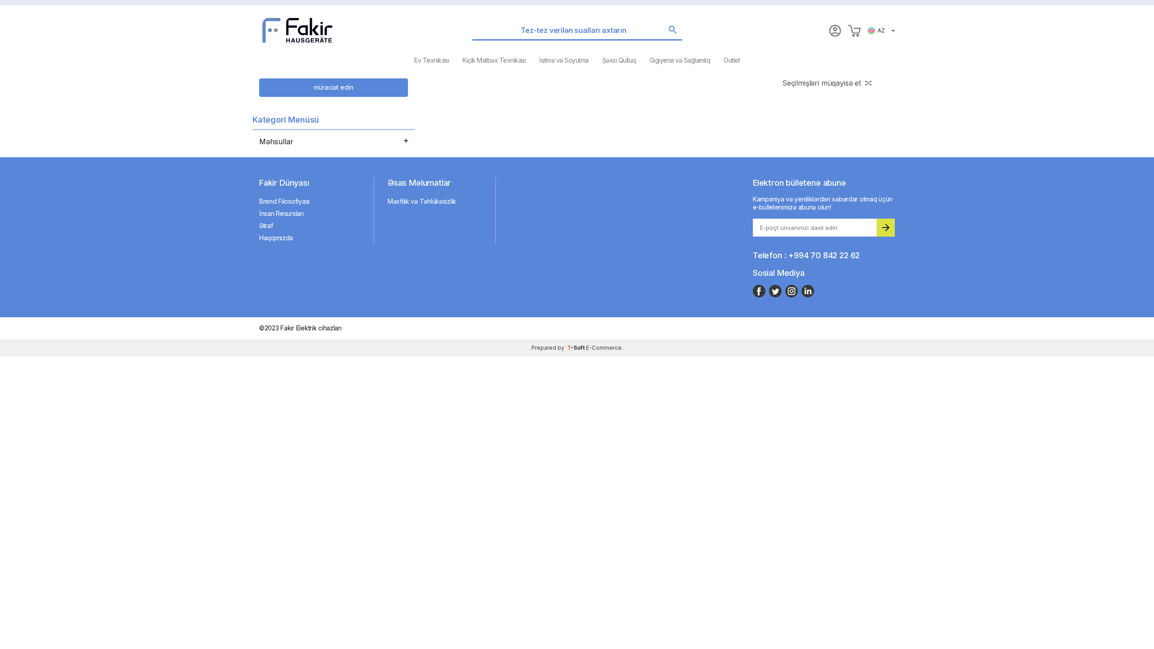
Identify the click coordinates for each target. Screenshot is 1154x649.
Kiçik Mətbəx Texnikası (494, 60)
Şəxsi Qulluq (619, 60)
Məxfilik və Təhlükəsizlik (422, 201)
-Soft (576, 347)
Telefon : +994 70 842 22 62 (806, 255)
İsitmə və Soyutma (564, 60)
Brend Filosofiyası (284, 201)
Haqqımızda (276, 238)
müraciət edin (333, 87)
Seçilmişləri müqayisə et (821, 82)
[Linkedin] (807, 291)
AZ (880, 30)
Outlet (732, 60)
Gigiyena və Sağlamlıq (680, 60)
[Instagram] (791, 291)
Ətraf (266, 225)
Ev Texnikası (431, 60)
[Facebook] (759, 291)
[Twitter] (775, 291)
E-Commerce (604, 347)
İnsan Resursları (281, 213)
